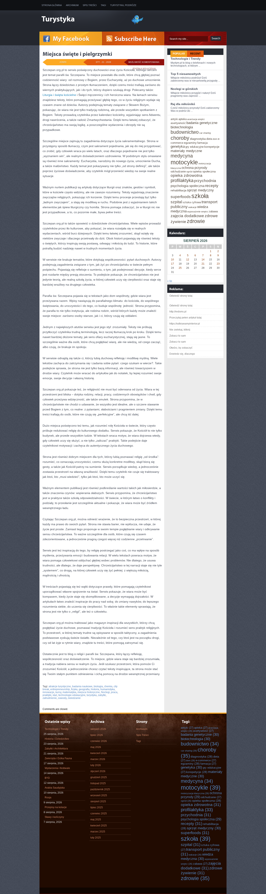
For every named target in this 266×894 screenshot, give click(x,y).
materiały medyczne (186, 151)
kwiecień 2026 (98, 753)
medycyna (182, 155)
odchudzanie (178, 171)
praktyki (47, 695)
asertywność (178, 123)
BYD (47, 777)
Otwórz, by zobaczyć (180, 347)
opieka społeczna (204, 171)
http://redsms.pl (177, 311)
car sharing (205, 133)
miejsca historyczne (89, 692)
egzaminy (190, 142)
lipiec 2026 (96, 735)
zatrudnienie (50, 698)
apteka (183, 119)
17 (172, 263)
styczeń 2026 (97, 771)
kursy (58, 692)
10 (172, 259)
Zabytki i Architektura (56, 748)
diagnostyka (198, 138)
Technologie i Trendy (186, 58)
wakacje (192, 207)
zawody (62, 698)
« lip (169, 281)
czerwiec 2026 (98, 741)
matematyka (69, 692)
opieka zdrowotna (186, 175)
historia (95, 689)
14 (203, 259)
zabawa (213, 211)
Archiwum (72, 5)
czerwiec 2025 (98, 813)
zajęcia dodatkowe (187, 215)
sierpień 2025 (98, 801)
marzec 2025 (97, 831)
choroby (180, 138)
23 (218, 263)
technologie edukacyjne (71, 695)
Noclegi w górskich (184, 88)
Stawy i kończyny (54, 817)
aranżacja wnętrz (196, 119)
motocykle (184, 162)
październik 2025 (100, 789)
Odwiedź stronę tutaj (180, 295)
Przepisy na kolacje (56, 807)
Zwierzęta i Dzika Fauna (58, 758)
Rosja (48, 797)
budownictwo (185, 132)
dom (215, 139)
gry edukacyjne (194, 146)
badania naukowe (82, 686)
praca (114, 692)
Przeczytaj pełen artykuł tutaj (185, 317)
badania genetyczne (201, 123)
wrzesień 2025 (98, 795)
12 (187, 259)
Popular (179, 53)
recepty (211, 185)
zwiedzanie (74, 698)
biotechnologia (182, 127)
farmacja (202, 142)
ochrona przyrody (194, 168)
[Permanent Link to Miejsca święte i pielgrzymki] (77, 54)
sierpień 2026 (98, 729)
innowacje (48, 692)
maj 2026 (95, 747)
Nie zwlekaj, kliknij (179, 329)
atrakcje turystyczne (60, 686)
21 (203, 263)
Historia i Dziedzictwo (57, 738)
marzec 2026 (97, 759)
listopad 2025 (98, 783)
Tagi (103, 5)
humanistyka (107, 689)
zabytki (102, 695)
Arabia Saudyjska (55, 787)
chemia (108, 686)
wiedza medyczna (197, 856)
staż (55, 695)
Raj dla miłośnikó (183, 104)
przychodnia (205, 180)
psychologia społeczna (187, 186)
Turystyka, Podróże (123, 5)
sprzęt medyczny (200, 190)
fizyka (74, 689)
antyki (174, 119)
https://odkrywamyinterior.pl (184, 323)
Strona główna (52, 5)
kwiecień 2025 (98, 825)
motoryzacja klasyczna (195, 793)
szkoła (200, 195)
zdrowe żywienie (201, 870)
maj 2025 (95, 819)
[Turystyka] (83, 19)
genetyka (178, 146)
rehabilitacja (178, 190)
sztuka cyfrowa (192, 202)
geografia (84, 689)
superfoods (181, 196)
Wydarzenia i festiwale (57, 768)
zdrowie (196, 221)
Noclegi (105, 692)
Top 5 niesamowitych (186, 74)
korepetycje (211, 146)
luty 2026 (95, 765)
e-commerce (206, 760)
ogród (189, 171)
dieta (209, 138)
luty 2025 (95, 837)
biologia (98, 686)
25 (180, 267)
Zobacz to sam (177, 335)
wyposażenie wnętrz (197, 211)
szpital (176, 201)
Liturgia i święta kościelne (59, 95)
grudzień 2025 (98, 777)
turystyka (92, 695)
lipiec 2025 (96, 807)
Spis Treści (90, 5)
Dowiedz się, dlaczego (182, 353)
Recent (195, 53)
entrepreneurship (60, 689)
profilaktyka (182, 180)
